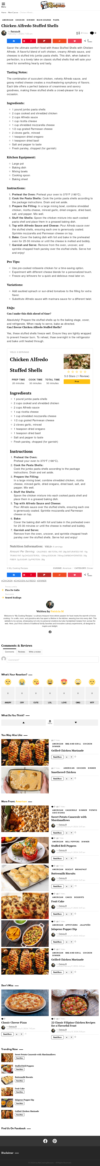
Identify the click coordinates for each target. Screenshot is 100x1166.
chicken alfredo (25, 581)
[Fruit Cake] (25, 906)
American (57, 744)
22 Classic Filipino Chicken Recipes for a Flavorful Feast (73, 1024)
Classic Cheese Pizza (14, 1022)
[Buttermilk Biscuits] (25, 878)
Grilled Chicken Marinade (67, 750)
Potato (93, 810)
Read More (57, 757)
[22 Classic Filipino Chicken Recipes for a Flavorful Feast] (75, 1003)
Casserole (71, 810)
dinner (42, 581)
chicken (8, 581)
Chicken (87, 744)
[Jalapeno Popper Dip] (25, 933)
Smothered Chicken (63, 772)
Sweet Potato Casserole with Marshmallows (69, 818)
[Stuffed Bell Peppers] (25, 850)
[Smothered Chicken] (25, 780)
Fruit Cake (57, 901)
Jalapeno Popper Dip (64, 929)
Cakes (68, 897)
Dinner (56, 746)
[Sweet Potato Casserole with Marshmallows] (25, 818)
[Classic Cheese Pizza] (25, 1003)
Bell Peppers (72, 842)
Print (77, 382)
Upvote (23, 722)
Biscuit (69, 869)
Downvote (76, 722)
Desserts (79, 897)
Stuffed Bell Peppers (63, 845)
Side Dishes (58, 813)
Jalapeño (85, 925)
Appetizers (71, 925)
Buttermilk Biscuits (63, 873)
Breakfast (81, 869)
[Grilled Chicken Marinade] (25, 752)
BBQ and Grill (73, 744)
